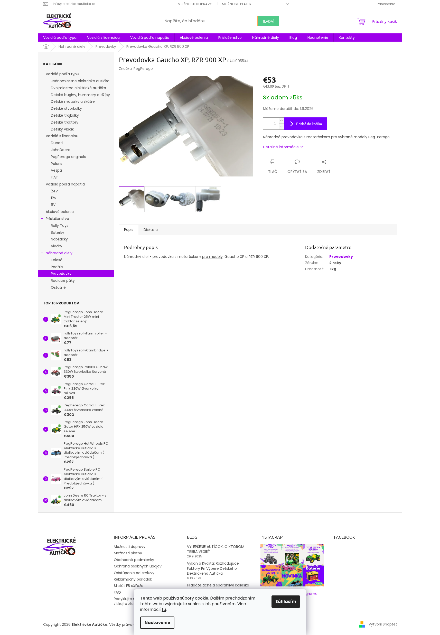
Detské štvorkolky (66, 108)
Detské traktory (64, 122)
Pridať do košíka (309, 123)
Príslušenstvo (57, 218)
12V (53, 198)
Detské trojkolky (65, 115)
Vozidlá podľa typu (62, 74)
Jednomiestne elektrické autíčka (80, 80)
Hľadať (268, 21)
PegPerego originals (68, 156)
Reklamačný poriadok (133, 579)
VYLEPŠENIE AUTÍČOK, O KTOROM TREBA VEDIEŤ (215, 549)
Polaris (56, 163)
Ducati (57, 142)
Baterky (57, 232)
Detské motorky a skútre (73, 101)
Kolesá (56, 260)
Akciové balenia (60, 211)
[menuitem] (60, 37)
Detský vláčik (62, 129)
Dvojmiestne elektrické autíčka (78, 87)
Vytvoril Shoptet (383, 624)
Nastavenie (157, 622)
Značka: (136, 68)
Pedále (57, 266)
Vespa (56, 170)
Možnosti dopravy (195, 4)
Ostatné (58, 287)
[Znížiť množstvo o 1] (281, 126)
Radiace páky (63, 280)
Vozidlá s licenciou (62, 135)
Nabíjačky (59, 239)
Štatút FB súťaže (128, 585)
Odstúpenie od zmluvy (134, 572)
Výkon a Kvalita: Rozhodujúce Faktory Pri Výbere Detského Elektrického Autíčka (213, 568)
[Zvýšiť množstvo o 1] (281, 121)
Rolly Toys (59, 225)
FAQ (117, 592)
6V (53, 204)
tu (164, 609)
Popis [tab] (128, 229)
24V (54, 191)
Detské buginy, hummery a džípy (80, 94)
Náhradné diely (59, 253)
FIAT (54, 177)
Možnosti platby (236, 4)
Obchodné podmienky (134, 559)
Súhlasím (285, 601)
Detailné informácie (281, 147)
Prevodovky (61, 273)
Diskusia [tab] (151, 229)
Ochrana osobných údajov (138, 566)
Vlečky (56, 246)
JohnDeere (60, 149)
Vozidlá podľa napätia (65, 184)
